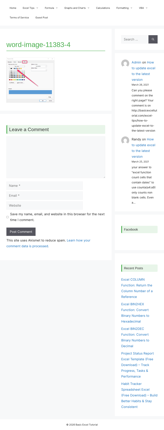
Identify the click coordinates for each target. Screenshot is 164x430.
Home (13, 7)
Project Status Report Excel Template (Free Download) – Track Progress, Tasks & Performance (137, 364)
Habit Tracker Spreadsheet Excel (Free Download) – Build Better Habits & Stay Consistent (139, 395)
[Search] (153, 39)
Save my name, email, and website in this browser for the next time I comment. (57, 217)
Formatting (122, 7)
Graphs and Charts (75, 7)
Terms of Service (19, 17)
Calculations (103, 7)
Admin (136, 62)
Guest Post (41, 17)
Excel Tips (28, 7)
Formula (49, 7)
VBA (141, 7)
